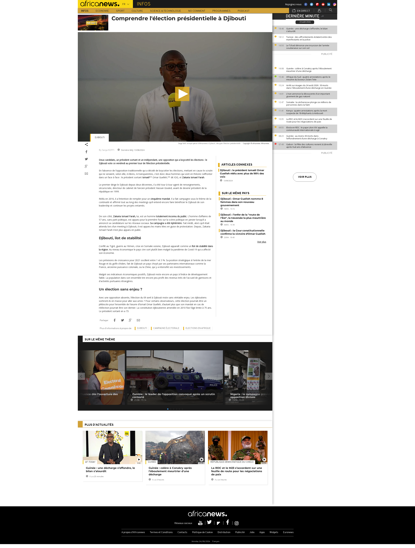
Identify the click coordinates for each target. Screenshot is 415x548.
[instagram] (236, 523)
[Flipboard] (218, 523)
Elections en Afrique (198, 328)
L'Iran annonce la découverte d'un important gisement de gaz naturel (308, 95)
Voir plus (305, 177)
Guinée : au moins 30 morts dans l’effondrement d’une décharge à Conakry (306, 137)
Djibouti (100, 137)
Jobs (252, 532)
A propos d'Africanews (133, 532)
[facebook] (227, 523)
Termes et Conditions (161, 532)
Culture (137, 11)
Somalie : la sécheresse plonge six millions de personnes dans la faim (308, 103)
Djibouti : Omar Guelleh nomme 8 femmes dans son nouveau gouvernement (241, 202)
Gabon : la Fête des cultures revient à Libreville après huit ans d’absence (309, 145)
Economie (102, 11)
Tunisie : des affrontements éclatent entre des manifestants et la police (309, 38)
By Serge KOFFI (106, 150)
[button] (182, 94)
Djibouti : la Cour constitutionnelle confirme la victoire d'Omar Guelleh (242, 232)
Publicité (240, 532)
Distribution (224, 532)
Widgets (274, 532)
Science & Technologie (165, 11)
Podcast (243, 11)
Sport (120, 11)
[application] (175, 87)
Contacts (182, 532)
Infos (85, 11)
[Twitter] (209, 523)
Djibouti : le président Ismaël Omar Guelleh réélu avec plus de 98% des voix (242, 173)
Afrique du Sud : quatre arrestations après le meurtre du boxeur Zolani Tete (308, 78)
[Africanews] (98, 3)
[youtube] (200, 523)
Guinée (152, 462)
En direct (303, 11)
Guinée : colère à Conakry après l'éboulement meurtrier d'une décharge (309, 69)
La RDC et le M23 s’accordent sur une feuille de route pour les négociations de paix (309, 120)
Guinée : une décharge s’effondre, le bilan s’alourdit (307, 29)
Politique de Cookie (202, 532)
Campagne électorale (166, 328)
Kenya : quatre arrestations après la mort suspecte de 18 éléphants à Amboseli (306, 111)
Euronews (288, 532)
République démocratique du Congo (232, 462)
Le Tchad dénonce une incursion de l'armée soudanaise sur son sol (307, 46)
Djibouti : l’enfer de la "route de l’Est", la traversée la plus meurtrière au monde (243, 218)
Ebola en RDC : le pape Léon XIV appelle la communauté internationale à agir (306, 128)
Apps (262, 532)
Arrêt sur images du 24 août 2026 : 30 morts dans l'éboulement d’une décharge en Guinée (309, 86)
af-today (90, 462)
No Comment (196, 11)
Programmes (221, 11)
